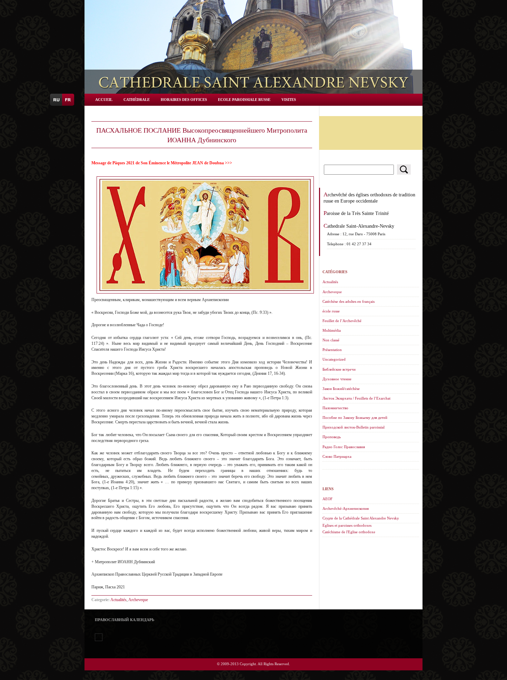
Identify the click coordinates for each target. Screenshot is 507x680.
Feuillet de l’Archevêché (341, 321)
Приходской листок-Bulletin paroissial (353, 427)
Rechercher (404, 169)
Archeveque (138, 599)
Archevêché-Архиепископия (345, 508)
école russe (331, 311)
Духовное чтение (336, 379)
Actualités (118, 599)
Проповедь (331, 437)
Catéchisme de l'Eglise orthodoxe (348, 532)
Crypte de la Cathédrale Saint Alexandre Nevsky (360, 518)
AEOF (327, 499)
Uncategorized (334, 359)
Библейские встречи (339, 369)
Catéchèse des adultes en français (348, 301)
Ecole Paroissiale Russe (244, 99)
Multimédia (331, 330)
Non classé (330, 340)
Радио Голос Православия (343, 447)
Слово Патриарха (336, 456)
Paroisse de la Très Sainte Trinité (356, 213)
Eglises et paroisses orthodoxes (346, 525)
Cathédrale (136, 99)
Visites (288, 99)
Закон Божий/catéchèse (341, 389)
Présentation (332, 350)
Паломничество (335, 408)
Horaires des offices (184, 99)
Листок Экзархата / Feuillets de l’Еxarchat (356, 398)
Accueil (103, 99)
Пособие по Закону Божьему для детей (354, 417)
